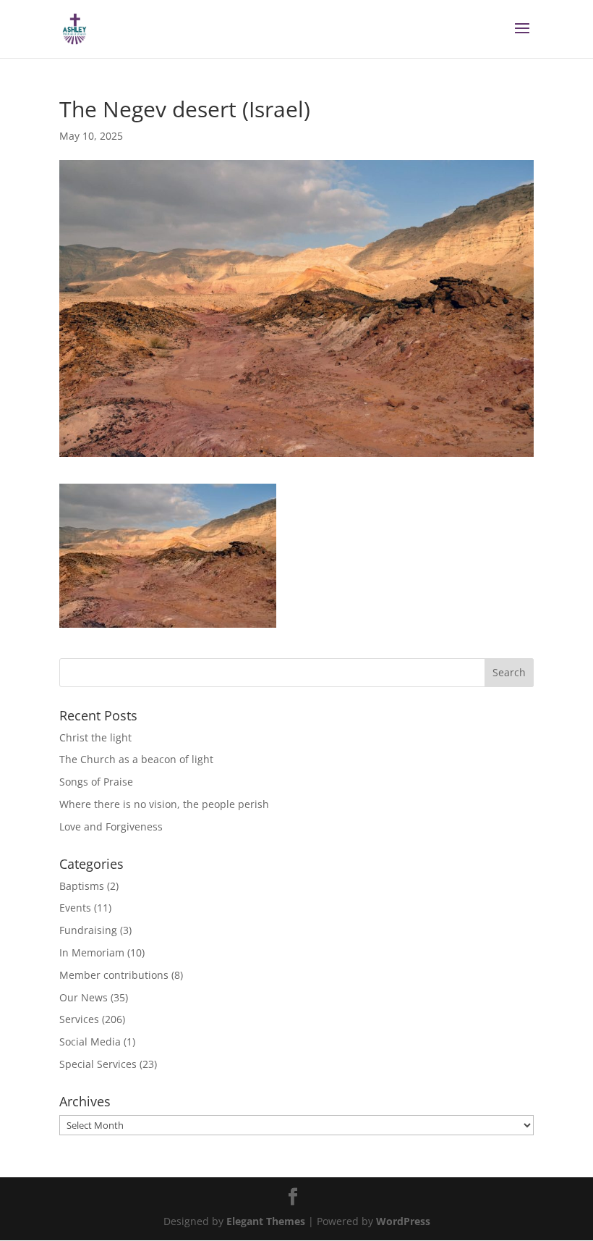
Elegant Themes (265, 1221)
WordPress (403, 1221)
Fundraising (88, 930)
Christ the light (95, 737)
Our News (83, 997)
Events (75, 907)
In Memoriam (91, 952)
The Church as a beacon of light (136, 759)
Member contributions (113, 975)
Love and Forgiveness (111, 826)
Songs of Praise (96, 781)
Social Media (90, 1041)
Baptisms (81, 886)
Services (79, 1019)
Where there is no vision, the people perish (164, 804)
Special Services (98, 1064)
